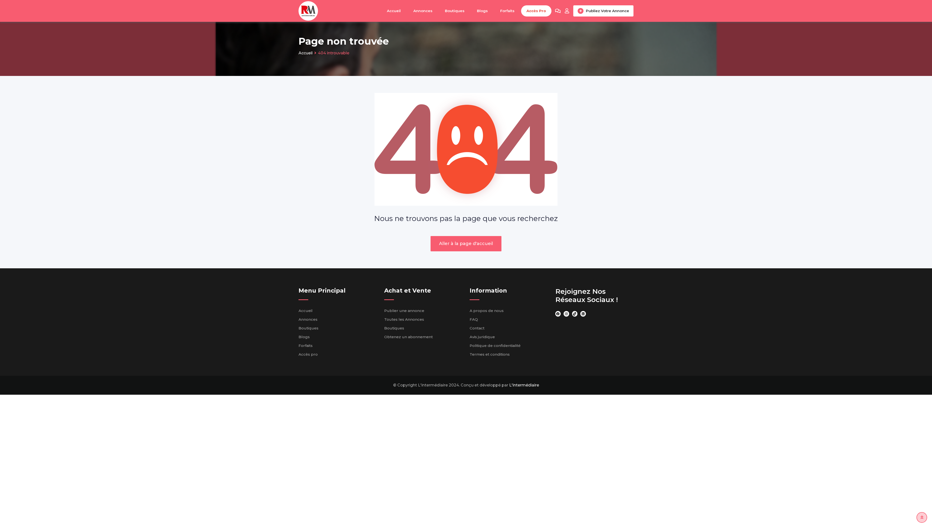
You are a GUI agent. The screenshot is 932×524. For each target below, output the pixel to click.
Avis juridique (482, 337)
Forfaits (507, 10)
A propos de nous (487, 310)
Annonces (422, 10)
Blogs (482, 10)
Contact (477, 328)
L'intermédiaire (524, 385)
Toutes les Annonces (404, 319)
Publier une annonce (404, 310)
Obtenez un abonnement (408, 337)
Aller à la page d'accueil (466, 243)
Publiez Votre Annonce (607, 10)
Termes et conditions (490, 354)
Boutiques (454, 10)
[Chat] (558, 10)
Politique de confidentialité (495, 345)
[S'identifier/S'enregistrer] (567, 10)
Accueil (394, 10)
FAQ (474, 319)
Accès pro (536, 10)
